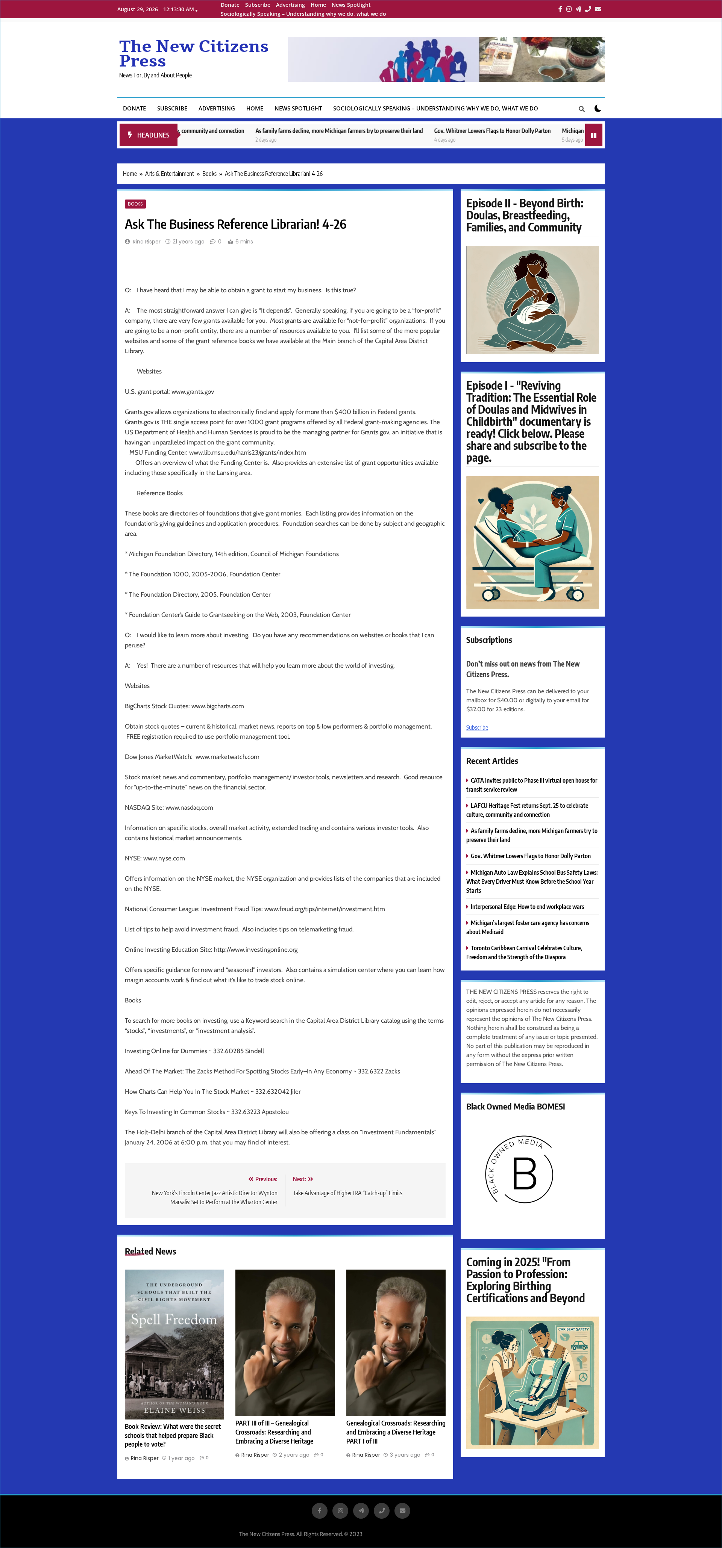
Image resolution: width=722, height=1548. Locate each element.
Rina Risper (147, 241)
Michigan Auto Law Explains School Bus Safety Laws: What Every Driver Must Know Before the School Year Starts (532, 881)
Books (135, 204)
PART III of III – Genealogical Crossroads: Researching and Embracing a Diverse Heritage (274, 1432)
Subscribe (257, 4)
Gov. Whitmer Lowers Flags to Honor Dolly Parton (422, 130)
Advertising (290, 4)
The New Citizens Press (194, 54)
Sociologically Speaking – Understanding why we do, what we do (303, 13)
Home (318, 4)
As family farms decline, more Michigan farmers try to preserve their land (268, 130)
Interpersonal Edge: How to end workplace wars (527, 906)
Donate (230, 4)
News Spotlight (351, 4)
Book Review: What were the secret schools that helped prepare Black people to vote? (173, 1435)
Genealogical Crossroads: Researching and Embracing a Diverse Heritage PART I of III (396, 1432)
